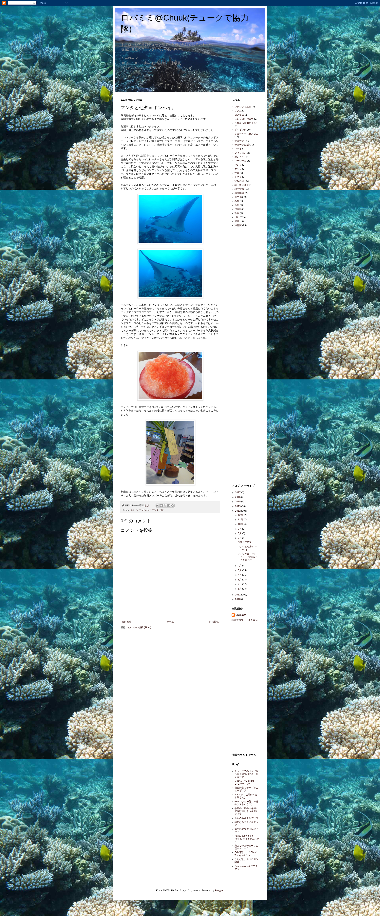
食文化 (238, 197)
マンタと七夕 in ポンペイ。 (247, 548)
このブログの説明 (244, 118)
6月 (240, 565)
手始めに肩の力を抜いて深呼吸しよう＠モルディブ (246, 811)
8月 (240, 533)
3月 (240, 579)
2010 (238, 599)
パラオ (238, 148)
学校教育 (239, 180)
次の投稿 (126, 621)
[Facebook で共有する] (169, 506)
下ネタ (238, 176)
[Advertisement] (243, 292)
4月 (240, 575)
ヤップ (238, 168)
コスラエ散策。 (246, 542)
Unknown (241, 615)
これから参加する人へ (246, 123)
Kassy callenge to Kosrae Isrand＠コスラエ (247, 838)
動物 (237, 213)
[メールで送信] (158, 506)
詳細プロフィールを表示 (245, 620)
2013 (238, 506)
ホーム (170, 621)
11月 (241, 519)
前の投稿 (214, 621)
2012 (238, 510)
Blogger (219, 890)
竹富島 (238, 209)
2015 (238, 501)
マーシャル (240, 160)
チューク (239, 140)
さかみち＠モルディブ (246, 818)
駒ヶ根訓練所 (242, 185)
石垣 (237, 201)
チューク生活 (242, 144)
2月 (240, 584)
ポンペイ (146, 510)
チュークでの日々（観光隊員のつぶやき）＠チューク (246, 774)
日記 (162, 510)
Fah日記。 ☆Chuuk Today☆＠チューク (246, 854)
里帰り (238, 221)
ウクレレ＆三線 (243, 106)
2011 (238, 594)
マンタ (155, 510)
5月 (240, 570)
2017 (238, 492)
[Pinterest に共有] (173, 506)
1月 (240, 588)
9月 (240, 528)
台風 (237, 205)
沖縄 (237, 173)
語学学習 (239, 189)
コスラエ (239, 114)
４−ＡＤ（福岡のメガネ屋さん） (246, 796)
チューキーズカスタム (246, 133)
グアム (238, 110)
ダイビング (135, 510)
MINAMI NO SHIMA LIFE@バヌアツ (245, 782)
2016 (238, 497)
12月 (241, 515)
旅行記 (238, 225)
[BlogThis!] (161, 506)
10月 (241, 524)
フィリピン (240, 152)
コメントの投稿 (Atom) (139, 627)
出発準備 (239, 193)
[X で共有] (165, 506)
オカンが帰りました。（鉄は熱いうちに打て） (247, 557)
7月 (240, 538)
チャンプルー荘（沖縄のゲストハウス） (246, 803)
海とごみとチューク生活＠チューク (246, 847)
